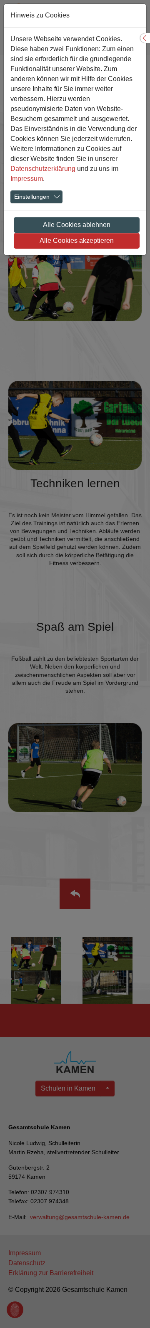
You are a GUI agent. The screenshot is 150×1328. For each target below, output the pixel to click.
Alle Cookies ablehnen (76, 224)
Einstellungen (32, 196)
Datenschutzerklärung (42, 168)
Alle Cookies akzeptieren (77, 240)
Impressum (26, 178)
